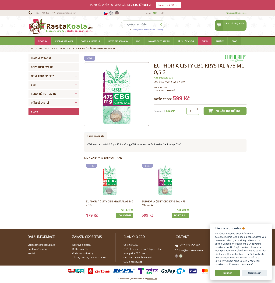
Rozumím (227, 273)
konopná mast (149, 29)
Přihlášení (230, 12)
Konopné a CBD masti (135, 253)
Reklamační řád (80, 249)
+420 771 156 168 (41, 12)
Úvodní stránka (64, 41)
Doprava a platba (81, 245)
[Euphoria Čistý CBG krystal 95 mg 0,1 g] (109, 180)
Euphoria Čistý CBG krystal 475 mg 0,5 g (96, 48)
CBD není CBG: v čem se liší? (138, 257)
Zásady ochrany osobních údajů (89, 257)
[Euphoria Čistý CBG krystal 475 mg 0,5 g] (165, 180)
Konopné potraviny (159, 41)
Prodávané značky (37, 249)
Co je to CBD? (130, 245)
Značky (220, 41)
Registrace (241, 12)
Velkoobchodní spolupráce (41, 245)
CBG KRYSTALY (65, 48)
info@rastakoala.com (67, 12)
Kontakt (32, 253)
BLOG (234, 41)
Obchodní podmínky (82, 253)
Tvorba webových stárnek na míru (137, 278)
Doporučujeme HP (90, 41)
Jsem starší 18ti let (168, 5)
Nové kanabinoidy (118, 41)
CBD (138, 41)
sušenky (159, 29)
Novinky (42, 41)
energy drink (138, 29)
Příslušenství (186, 41)
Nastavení (247, 264)
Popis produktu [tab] (95, 136)
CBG (53, 48)
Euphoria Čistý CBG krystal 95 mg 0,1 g (109, 203)
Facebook (176, 256)
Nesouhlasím (254, 273)
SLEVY (205, 41)
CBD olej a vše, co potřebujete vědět (143, 249)
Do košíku (125, 215)
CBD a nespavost (132, 262)
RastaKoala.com (61, 25)
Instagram (181, 256)
